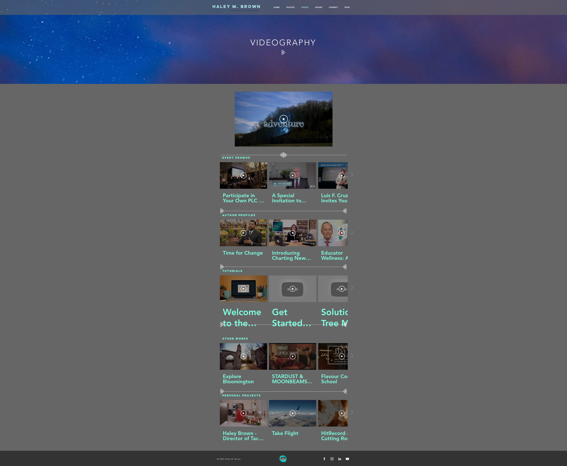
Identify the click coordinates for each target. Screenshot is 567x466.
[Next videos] (352, 175)
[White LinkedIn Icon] (340, 459)
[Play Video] (284, 119)
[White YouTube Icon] (347, 459)
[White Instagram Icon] (332, 459)
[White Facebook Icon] (324, 459)
